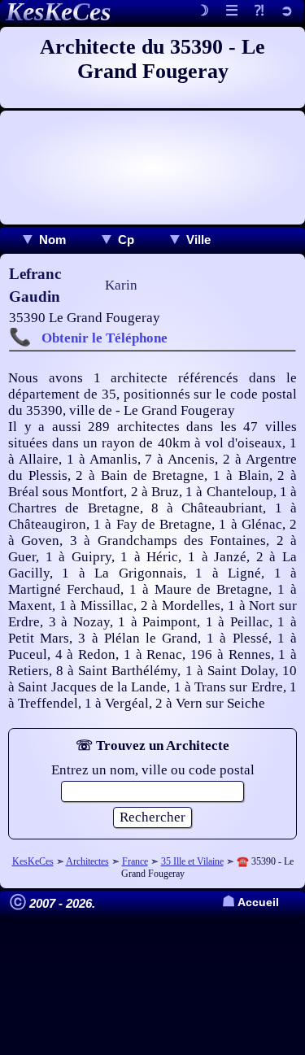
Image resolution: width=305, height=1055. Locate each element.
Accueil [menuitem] (250, 902)
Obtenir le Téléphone (104, 338)
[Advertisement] (152, 167)
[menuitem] (43, 239)
